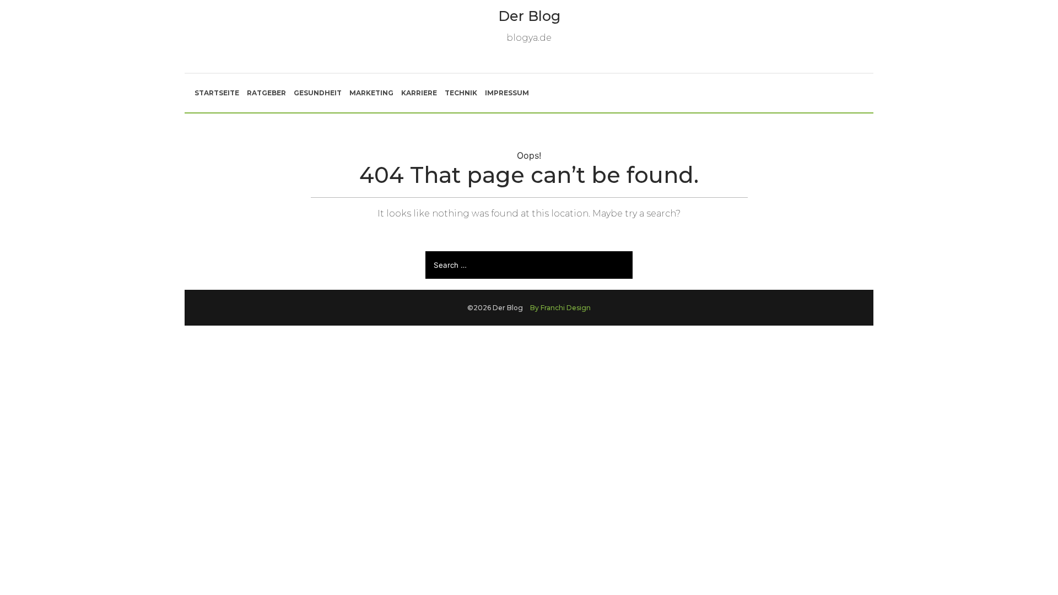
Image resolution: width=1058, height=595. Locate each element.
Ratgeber (266, 93)
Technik (461, 93)
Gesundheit (318, 93)
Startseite (217, 93)
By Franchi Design (560, 308)
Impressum (507, 93)
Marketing (371, 93)
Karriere (419, 93)
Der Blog (529, 16)
